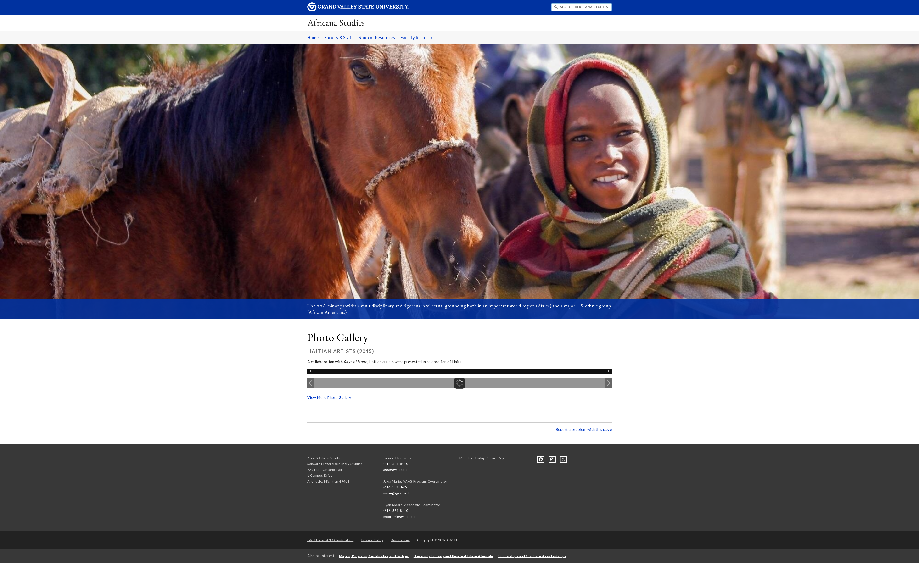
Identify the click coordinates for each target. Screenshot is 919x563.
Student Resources (377, 37)
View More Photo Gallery (329, 397)
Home (313, 37)
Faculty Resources (418, 37)
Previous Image (310, 383)
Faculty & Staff (339, 37)
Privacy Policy (372, 540)
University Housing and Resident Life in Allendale (453, 556)
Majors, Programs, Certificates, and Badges (374, 556)
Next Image (608, 383)
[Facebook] (541, 459)
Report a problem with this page (584, 429)
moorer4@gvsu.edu (399, 516)
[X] (563, 459)
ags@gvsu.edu (395, 470)
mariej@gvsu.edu (397, 493)
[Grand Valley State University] (358, 10)
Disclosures (400, 540)
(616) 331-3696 (395, 487)
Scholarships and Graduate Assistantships (532, 556)
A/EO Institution (330, 540)
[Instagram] (552, 459)
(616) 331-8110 (395, 464)
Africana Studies (336, 22)
